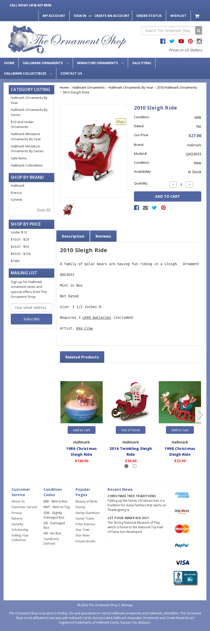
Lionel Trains (85, 518)
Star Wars (83, 535)
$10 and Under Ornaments (22, 124)
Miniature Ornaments (98, 63)
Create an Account (112, 15)
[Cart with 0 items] (197, 15)
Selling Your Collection (20, 537)
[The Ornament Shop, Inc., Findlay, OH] (185, 578)
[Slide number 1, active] (126, 466)
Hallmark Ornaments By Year (29, 100)
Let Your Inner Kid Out (128, 518)
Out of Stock (130, 430)
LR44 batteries (96, 318)
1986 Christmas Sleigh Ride (81, 451)
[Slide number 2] (134, 466)
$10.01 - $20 (20, 239)
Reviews (103, 236)
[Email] (145, 207)
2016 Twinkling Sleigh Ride (130, 451)
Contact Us (71, 73)
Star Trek (82, 530)
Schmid (16, 199)
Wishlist (178, 15)
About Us (18, 501)
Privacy (17, 513)
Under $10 (19, 232)
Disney (80, 507)
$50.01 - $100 (21, 253)
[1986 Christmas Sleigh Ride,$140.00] (81, 402)
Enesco (16, 192)
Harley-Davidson (88, 513)
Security (17, 524)
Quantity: (141, 183)
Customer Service (24, 507)
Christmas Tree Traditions (132, 496)
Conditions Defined (51, 541)
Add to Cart (81, 430)
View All (43, 209)
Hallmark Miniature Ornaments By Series (27, 149)
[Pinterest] (163, 207)
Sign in (80, 15)
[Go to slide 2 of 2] (61, 415)
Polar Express (85, 524)
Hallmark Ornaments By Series (29, 112)
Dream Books (86, 541)
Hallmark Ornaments (43, 63)
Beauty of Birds (87, 501)
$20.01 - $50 (20, 246)
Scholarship (20, 530)
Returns (17, 518)
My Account (54, 15)
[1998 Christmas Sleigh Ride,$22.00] (180, 402)
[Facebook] (136, 207)
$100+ (15, 261)
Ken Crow (84, 328)
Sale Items (141, 63)
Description (73, 236)
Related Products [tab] (82, 356)
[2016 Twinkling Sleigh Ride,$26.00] (131, 402)
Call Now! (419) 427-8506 (30, 5)
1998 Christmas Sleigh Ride (179, 451)
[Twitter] (154, 207)
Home (9, 63)
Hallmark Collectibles (25, 73)
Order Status (149, 15)
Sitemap (127, 605)
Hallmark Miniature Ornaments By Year (26, 136)
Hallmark (18, 185)
